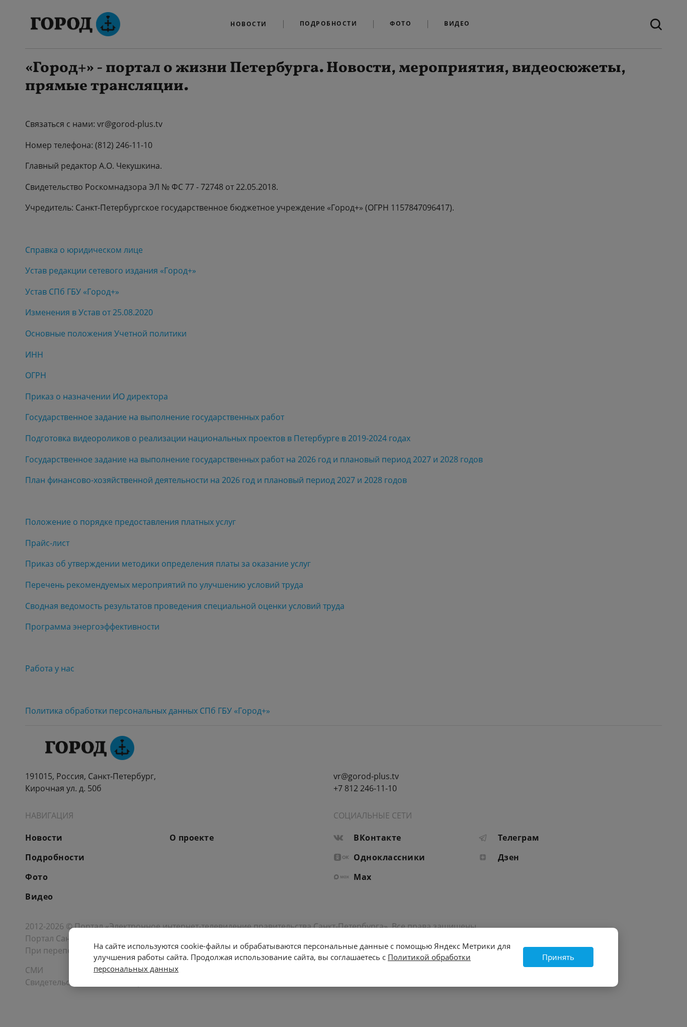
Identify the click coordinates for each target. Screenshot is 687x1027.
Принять (558, 957)
